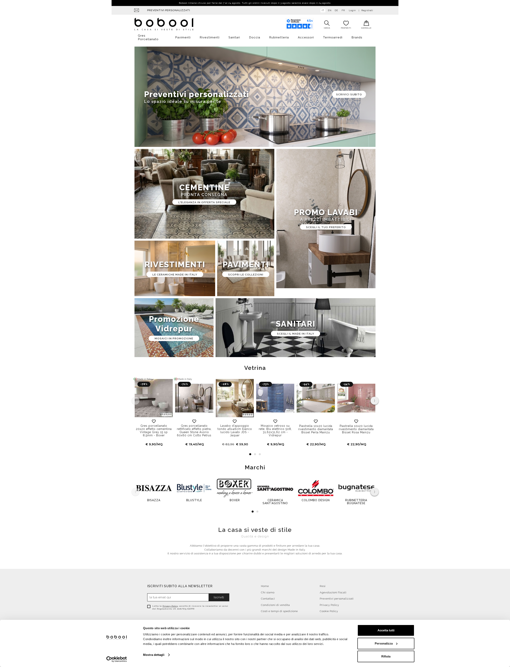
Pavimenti (183, 37)
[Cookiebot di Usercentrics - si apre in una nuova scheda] (116, 659)
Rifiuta (385, 656)
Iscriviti (219, 597)
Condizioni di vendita (275, 605)
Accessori (306, 37)
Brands (356, 37)
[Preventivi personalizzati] (255, 97)
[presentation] (375, 401)
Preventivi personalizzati (168, 10)
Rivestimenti (210, 37)
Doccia (254, 37)
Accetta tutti (386, 630)
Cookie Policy (329, 611)
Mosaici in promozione (174, 338)
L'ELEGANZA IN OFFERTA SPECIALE (204, 202)
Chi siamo (268, 592)
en (330, 10)
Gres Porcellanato (148, 37)
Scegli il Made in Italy (295, 333)
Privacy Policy (170, 606)
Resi (323, 586)
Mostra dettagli (153, 654)
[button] (250, 454)
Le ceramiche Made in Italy (174, 274)
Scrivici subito (349, 94)
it (323, 10)
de (336, 10)
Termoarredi (332, 37)
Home (265, 586)
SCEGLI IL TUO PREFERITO (326, 227)
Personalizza (384, 643)
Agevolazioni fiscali (333, 592)
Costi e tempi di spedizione (279, 611)
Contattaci (268, 598)
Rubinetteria (279, 37)
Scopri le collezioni (245, 274)
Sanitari (234, 37)
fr (343, 10)
